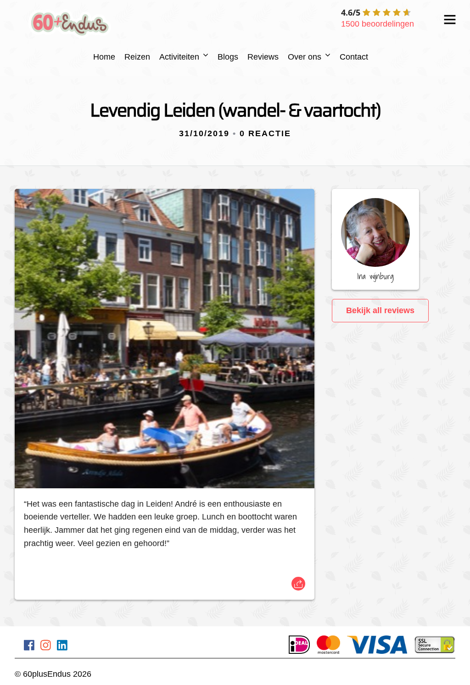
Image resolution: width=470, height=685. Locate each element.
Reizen (137, 56)
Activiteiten (179, 56)
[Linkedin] (62, 647)
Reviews (263, 56)
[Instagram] (45, 647)
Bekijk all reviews (380, 310)
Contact (354, 56)
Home (104, 56)
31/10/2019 (204, 133)
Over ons (304, 56)
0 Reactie (265, 133)
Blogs (228, 56)
